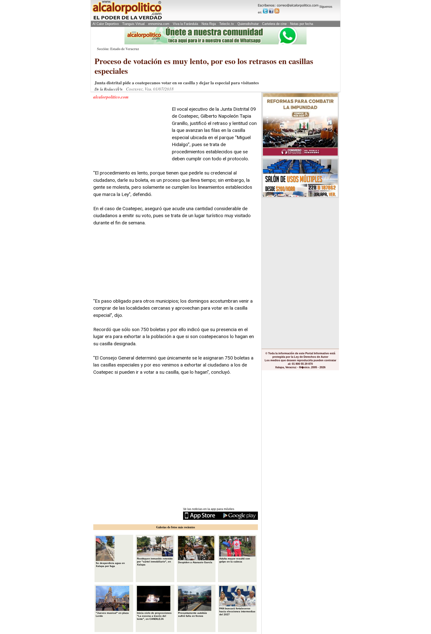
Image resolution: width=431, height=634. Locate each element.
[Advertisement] (130, 137)
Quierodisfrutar (248, 24)
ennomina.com (158, 24)
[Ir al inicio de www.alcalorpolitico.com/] (127, 19)
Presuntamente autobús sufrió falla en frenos (192, 614)
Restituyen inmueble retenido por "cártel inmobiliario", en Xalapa (155, 561)
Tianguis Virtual (133, 24)
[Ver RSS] (276, 10)
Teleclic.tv (226, 24)
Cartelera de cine (274, 24)
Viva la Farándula (185, 24)
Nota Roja (209, 24)
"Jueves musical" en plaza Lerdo (112, 614)
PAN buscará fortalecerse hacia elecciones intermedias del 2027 (237, 611)
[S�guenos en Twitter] (265, 10)
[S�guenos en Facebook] (271, 10)
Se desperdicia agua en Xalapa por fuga (110, 564)
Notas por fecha (301, 24)
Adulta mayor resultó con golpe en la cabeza (234, 560)
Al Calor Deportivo (106, 24)
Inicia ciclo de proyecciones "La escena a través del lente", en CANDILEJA (154, 616)
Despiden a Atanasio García (195, 562)
